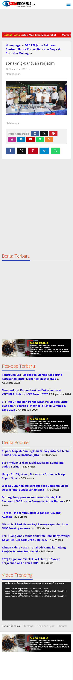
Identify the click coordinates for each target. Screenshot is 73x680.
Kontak (63, 626)
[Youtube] (30, 139)
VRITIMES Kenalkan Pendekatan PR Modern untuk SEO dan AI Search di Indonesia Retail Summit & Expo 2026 (35, 405)
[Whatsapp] (55, 151)
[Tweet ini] (21, 151)
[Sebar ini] (10, 151)
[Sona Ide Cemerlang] (19, 3)
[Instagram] (12, 139)
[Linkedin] (21, 139)
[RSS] (49, 139)
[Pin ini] (33, 151)
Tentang (28, 626)
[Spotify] (40, 139)
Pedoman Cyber (46, 626)
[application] (36, 601)
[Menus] (68, 4)
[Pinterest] (53, 133)
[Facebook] (35, 133)
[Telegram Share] (44, 151)
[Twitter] (44, 133)
